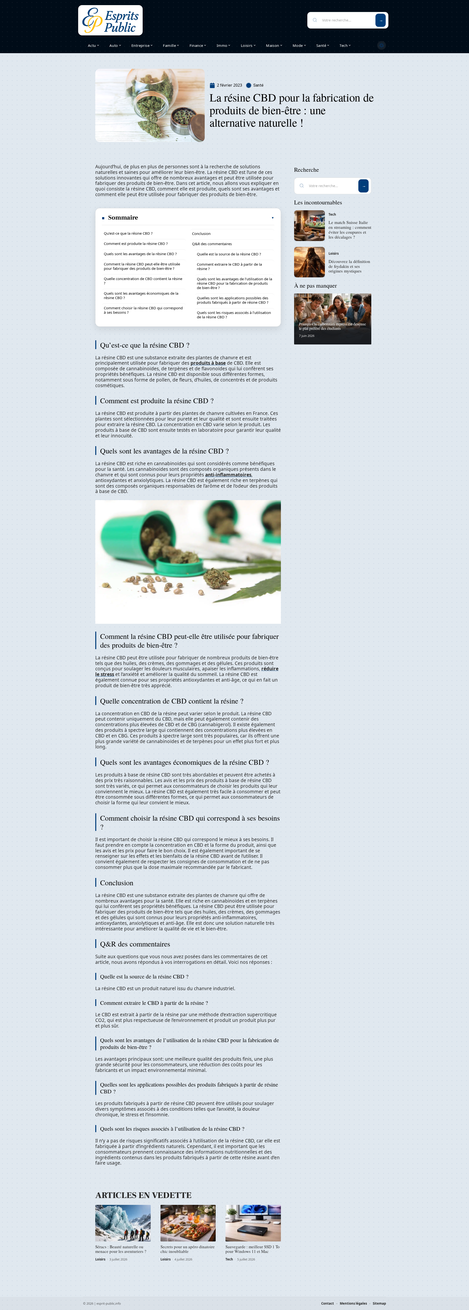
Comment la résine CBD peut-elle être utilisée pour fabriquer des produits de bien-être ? (142, 266)
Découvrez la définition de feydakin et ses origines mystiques (349, 266)
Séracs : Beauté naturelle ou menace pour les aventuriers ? (120, 1249)
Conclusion (201, 233)
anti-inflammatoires (228, 475)
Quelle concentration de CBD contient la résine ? (143, 280)
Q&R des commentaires (212, 243)
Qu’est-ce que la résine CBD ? (128, 233)
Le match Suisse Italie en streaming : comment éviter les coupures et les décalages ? (350, 229)
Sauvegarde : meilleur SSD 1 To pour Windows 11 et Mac (252, 1249)
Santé (258, 85)
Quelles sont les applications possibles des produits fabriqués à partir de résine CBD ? (232, 300)
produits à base (208, 363)
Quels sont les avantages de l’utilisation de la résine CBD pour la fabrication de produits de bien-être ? (234, 283)
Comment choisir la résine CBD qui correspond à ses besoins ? (143, 310)
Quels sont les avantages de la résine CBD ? (140, 253)
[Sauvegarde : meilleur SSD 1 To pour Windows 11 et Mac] (253, 1223)
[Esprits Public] (110, 20)
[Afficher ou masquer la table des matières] (207, 218)
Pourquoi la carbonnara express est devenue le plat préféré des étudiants (332, 326)
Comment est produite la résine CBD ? (136, 243)
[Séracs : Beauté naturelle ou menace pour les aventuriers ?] (123, 1223)
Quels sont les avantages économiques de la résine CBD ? (141, 295)
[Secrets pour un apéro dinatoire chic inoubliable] (188, 1223)
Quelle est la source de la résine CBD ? (229, 254)
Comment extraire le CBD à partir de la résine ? (229, 266)
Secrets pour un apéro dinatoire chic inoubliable (187, 1249)
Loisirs (100, 1259)
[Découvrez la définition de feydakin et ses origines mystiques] (309, 262)
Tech (229, 1259)
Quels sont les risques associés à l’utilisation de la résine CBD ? (234, 314)
